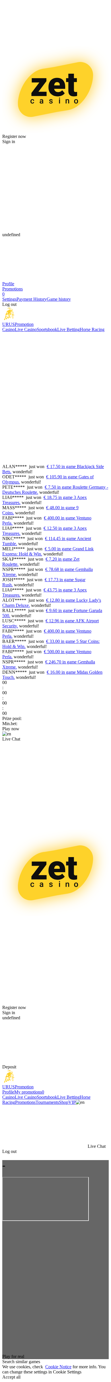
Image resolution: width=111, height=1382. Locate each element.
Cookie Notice (58, 1366)
